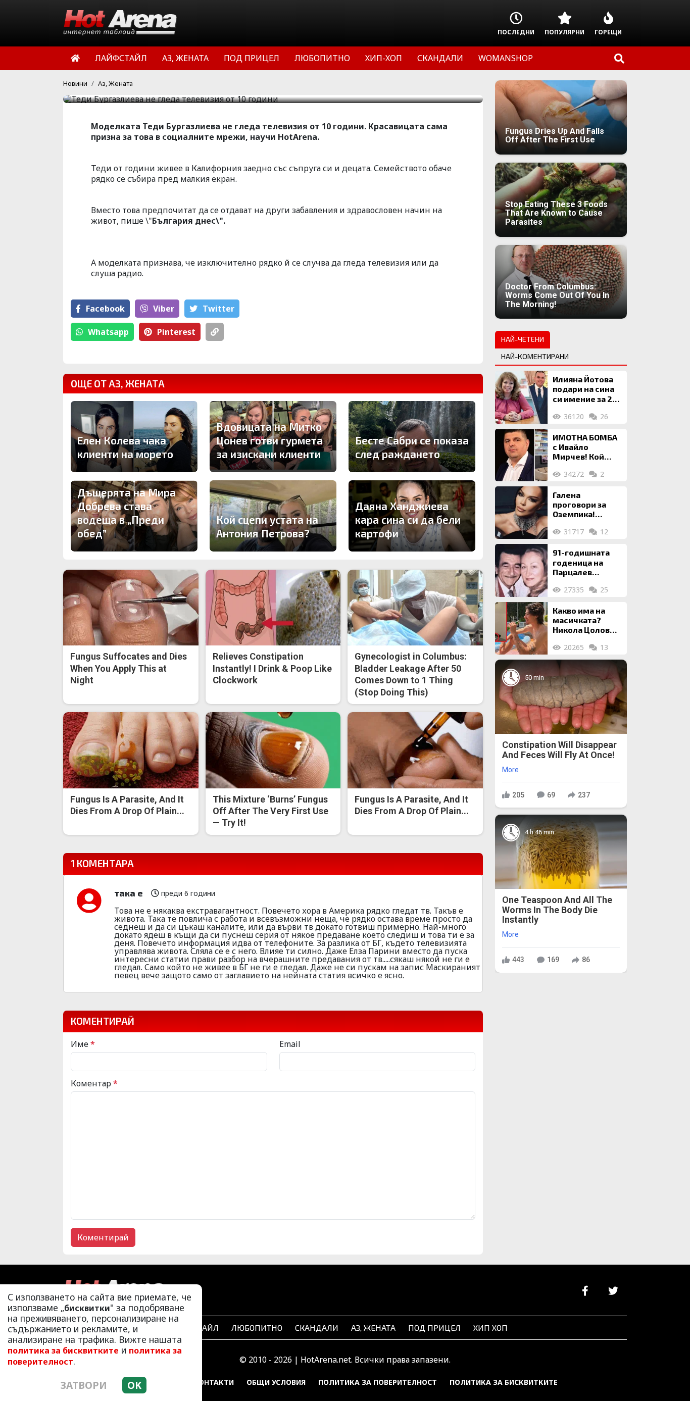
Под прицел (434, 1327)
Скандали (316, 1327)
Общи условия (276, 1382)
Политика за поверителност (377, 1382)
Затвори (84, 1385)
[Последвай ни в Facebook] (585, 1291)
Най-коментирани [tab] (535, 356)
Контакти (213, 1382)
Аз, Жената (115, 83)
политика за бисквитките (63, 1350)
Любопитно (256, 1327)
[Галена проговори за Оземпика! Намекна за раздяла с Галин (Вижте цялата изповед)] (521, 512)
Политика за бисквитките (504, 1382)
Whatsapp (108, 331)
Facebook (105, 308)
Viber (163, 308)
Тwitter (218, 308)
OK (134, 1385)
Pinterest (176, 331)
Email (290, 1044)
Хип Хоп (490, 1327)
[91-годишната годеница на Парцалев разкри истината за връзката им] (521, 570)
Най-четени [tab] (522, 339)
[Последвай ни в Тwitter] (613, 1291)
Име (83, 1044)
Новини (75, 83)
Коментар (94, 1083)
